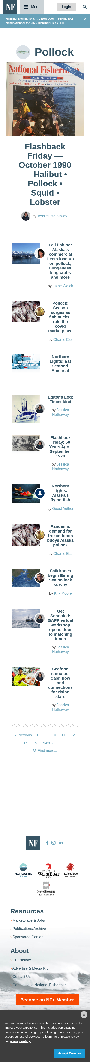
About (19, 950)
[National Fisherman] (10, 7)
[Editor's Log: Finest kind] (26, 412)
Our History (21, 960)
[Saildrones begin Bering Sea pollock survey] (26, 578)
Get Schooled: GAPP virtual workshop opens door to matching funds (60, 625)
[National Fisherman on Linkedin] (60, 842)
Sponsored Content (28, 937)
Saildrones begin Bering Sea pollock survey (60, 578)
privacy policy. (20, 1041)
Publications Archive (29, 929)
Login (66, 7)
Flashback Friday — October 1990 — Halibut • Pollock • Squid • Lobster (45, 174)
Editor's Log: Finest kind (60, 399)
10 (54, 735)
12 (73, 735)
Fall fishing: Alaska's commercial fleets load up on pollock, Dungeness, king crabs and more (60, 261)
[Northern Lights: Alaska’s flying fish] (26, 493)
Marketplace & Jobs (28, 920)
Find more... (47, 751)
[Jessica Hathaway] (25, 216)
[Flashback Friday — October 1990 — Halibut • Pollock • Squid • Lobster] (45, 115)
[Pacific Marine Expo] (23, 870)
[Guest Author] (40, 493)
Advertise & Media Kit (30, 968)
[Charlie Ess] (40, 311)
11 (63, 735)
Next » (47, 743)
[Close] (84, 1014)
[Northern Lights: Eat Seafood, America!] (26, 361)
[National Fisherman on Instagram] (53, 842)
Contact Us (21, 977)
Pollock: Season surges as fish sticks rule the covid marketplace (60, 317)
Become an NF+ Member (47, 999)
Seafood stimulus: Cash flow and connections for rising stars (60, 683)
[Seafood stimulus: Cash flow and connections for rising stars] (26, 676)
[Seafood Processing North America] (46, 888)
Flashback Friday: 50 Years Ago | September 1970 (60, 446)
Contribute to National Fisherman (39, 985)
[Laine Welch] (40, 253)
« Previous (23, 735)
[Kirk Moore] (40, 578)
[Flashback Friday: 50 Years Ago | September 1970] (26, 443)
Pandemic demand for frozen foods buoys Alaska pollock (60, 535)
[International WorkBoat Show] (48, 870)
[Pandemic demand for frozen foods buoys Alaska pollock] (26, 534)
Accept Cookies (69, 1053)
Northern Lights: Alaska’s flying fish (60, 493)
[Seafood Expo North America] (71, 870)
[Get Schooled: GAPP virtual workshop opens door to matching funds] (26, 618)
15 (35, 743)
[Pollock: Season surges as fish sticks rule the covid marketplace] (26, 311)
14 (26, 743)
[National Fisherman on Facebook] (47, 842)
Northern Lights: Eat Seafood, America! (60, 363)
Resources (27, 911)
